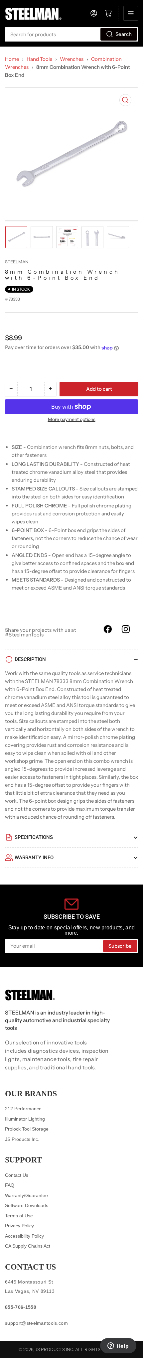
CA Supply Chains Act (27, 1246)
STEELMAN (17, 261)
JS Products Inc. (22, 1139)
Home (12, 59)
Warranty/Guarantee (26, 1195)
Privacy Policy (19, 1225)
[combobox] (71, 34)
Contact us (30, 1267)
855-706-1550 (20, 1307)
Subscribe (120, 946)
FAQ (9, 1185)
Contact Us (16, 1175)
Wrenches (71, 59)
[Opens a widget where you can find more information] (118, 1346)
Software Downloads (26, 1205)
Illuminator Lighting (25, 1119)
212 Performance (23, 1108)
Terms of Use (19, 1215)
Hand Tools (39, 59)
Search (123, 34)
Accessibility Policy (24, 1236)
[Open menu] (130, 13)
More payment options (71, 419)
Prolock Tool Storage (27, 1129)
